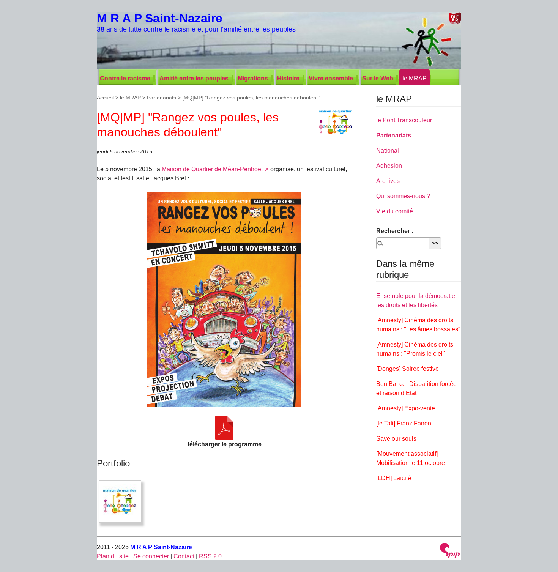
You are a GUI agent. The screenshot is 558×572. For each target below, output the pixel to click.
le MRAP (414, 78)
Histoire (288, 78)
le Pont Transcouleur (404, 120)
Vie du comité (394, 211)
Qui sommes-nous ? (403, 196)
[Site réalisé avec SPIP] (449, 551)
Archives (388, 181)
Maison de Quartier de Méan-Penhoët (212, 169)
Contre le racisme (125, 78)
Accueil (105, 98)
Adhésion (389, 165)
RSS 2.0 (210, 556)
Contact (183, 556)
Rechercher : (394, 231)
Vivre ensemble (331, 78)
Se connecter (151, 556)
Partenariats (161, 98)
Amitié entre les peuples (194, 78)
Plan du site (113, 556)
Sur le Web (377, 78)
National (387, 150)
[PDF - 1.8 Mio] (224, 428)
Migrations (253, 78)
